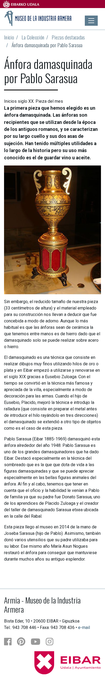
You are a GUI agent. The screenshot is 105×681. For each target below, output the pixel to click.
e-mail (84, 627)
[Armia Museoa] (38, 17)
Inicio (9, 37)
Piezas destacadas (68, 37)
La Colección (33, 37)
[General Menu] (91, 20)
